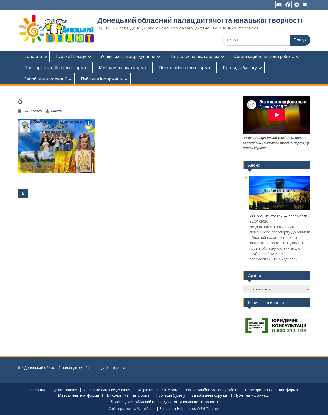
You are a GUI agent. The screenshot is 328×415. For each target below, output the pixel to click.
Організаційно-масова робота (263, 56)
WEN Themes (208, 408)
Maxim (56, 110)
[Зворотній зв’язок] (305, 4)
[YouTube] (279, 4)
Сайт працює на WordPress (132, 408)
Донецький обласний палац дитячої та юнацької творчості (200, 20)
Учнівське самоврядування (127, 56)
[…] (299, 259)
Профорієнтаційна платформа (55, 67)
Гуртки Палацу (71, 56)
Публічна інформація (102, 79)
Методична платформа (122, 67)
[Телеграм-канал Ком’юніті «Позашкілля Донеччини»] (296, 4)
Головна (33, 56)
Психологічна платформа (184, 67)
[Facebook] (288, 4)
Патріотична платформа (194, 56)
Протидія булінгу (240, 67)
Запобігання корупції (45, 79)
